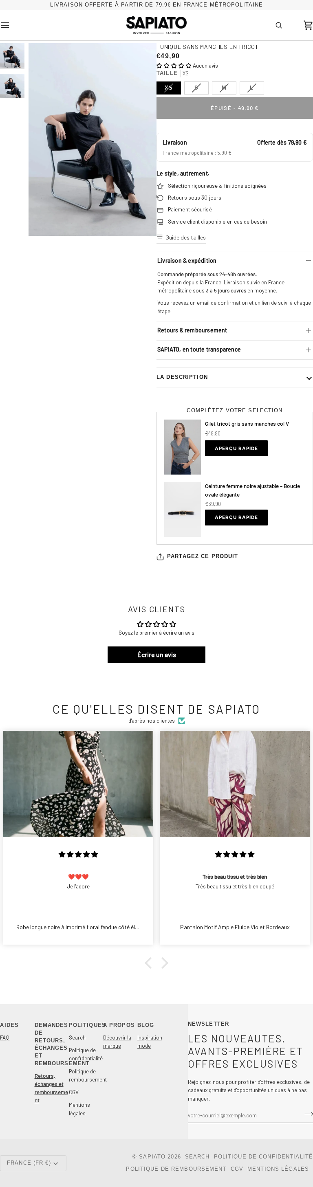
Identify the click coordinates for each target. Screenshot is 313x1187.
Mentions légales (278, 1169)
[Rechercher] (279, 25)
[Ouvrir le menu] (12, 25)
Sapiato (152, 1157)
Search (77, 1037)
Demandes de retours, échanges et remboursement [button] (51, 1044)
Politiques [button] (86, 1025)
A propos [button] (119, 1025)
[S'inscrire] (306, 1114)
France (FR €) (29, 1163)
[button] (174, 65)
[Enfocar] (92, 139)
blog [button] (145, 1025)
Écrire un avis (156, 654)
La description (182, 377)
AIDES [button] (9, 1025)
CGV (74, 1091)
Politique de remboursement (176, 1169)
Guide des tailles (185, 237)
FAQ (4, 1037)
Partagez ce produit (202, 556)
